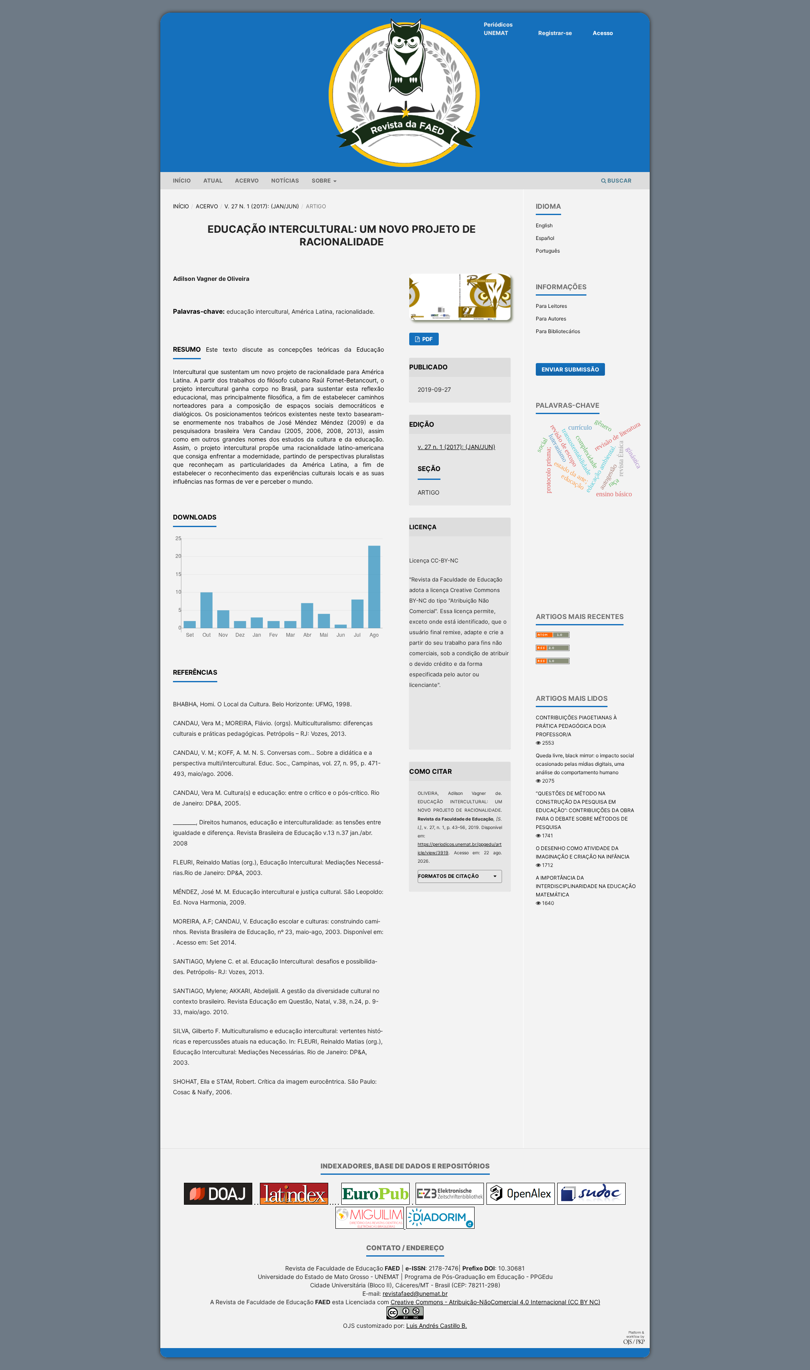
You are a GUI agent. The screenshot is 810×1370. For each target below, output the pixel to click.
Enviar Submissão (570, 369)
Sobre (322, 180)
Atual (212, 180)
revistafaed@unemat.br (415, 1293)
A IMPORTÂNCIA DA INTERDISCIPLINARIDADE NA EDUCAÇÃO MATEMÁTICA (586, 886)
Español (545, 238)
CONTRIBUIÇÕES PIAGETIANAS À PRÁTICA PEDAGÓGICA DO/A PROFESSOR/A (576, 725)
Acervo (247, 180)
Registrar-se (555, 33)
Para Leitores (551, 306)
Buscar (619, 180)
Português (548, 251)
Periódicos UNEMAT (498, 28)
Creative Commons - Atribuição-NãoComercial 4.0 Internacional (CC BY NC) (495, 1301)
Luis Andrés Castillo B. (436, 1325)
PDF (427, 339)
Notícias (285, 180)
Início (182, 180)
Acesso (603, 33)
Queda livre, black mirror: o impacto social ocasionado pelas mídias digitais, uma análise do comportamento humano (585, 763)
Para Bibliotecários (558, 331)
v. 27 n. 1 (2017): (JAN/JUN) (261, 206)
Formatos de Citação (448, 876)
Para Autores (551, 318)
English (544, 225)
